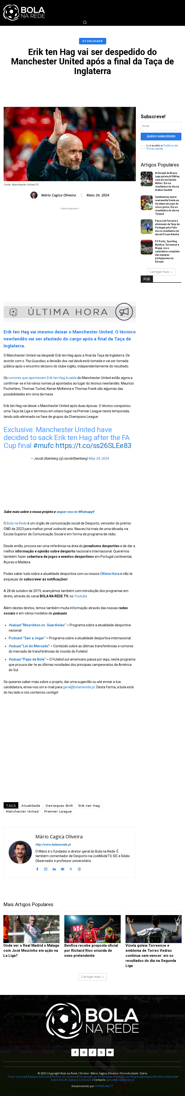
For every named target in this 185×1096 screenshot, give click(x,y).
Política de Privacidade (162, 147)
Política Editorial (165, 1076)
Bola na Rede (17, 523)
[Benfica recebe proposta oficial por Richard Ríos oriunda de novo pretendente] (92, 929)
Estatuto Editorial (38, 1076)
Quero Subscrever (161, 136)
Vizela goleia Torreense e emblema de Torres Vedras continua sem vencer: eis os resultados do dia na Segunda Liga (151, 955)
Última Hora (109, 574)
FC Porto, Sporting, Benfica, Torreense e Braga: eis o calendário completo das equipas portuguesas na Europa (167, 251)
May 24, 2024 (99, 458)
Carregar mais (159, 272)
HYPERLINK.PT (104, 1086)
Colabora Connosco (79, 1080)
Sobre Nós (57, 1080)
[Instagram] (45, 868)
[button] (85, 22)
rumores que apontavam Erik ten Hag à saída (42, 378)
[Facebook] (37, 868)
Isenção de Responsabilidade (134, 1076)
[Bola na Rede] (92, 1021)
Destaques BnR (59, 805)
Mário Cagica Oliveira (58, 195)
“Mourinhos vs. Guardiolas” (37, 625)
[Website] (79, 868)
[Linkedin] (54, 868)
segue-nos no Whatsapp (74, 512)
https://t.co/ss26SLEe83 (93, 445)
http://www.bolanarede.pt (53, 844)
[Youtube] (110, 1052)
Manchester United (22, 811)
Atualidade (92, 41)
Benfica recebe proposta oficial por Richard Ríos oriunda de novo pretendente (91, 950)
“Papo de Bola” (27, 659)
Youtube (80, 596)
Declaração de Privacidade (96, 1076)
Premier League (58, 811)
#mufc (43, 445)
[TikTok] (92, 1052)
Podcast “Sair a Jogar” (27, 638)
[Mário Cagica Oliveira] (34, 195)
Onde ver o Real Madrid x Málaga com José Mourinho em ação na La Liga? (31, 950)
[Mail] (62, 868)
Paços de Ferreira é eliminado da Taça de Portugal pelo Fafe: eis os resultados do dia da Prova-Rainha (167, 228)
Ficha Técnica (16, 1076)
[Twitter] (71, 868)
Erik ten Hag (89, 805)
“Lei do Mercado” (29, 646)
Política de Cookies (64, 1076)
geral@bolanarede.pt (79, 687)
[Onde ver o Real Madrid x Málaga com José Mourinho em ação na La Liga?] (31, 929)
